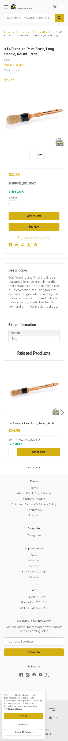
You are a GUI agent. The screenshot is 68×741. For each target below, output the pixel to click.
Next (62, 412)
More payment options (34, 237)
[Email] (16, 245)
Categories (34, 535)
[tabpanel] (34, 411)
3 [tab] (34, 467)
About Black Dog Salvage (34, 493)
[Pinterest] (35, 245)
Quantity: (13, 197)
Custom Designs (34, 498)
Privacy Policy (15, 708)
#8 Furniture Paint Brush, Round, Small (31, 423)
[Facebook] (10, 245)
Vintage (34, 560)
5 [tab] (40, 467)
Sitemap (34, 515)
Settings (24, 715)
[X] (29, 245)
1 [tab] (28, 467)
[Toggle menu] (6, 7)
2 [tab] (31, 467)
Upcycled (34, 566)
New (34, 555)
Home (34, 487)
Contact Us (34, 509)
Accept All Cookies (23, 732)
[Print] (23, 245)
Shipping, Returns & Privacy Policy (34, 504)
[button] (34, 685)
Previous (5, 412)
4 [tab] (37, 467)
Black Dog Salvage (34, 571)
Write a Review (14, 64)
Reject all (23, 724)
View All (34, 577)
